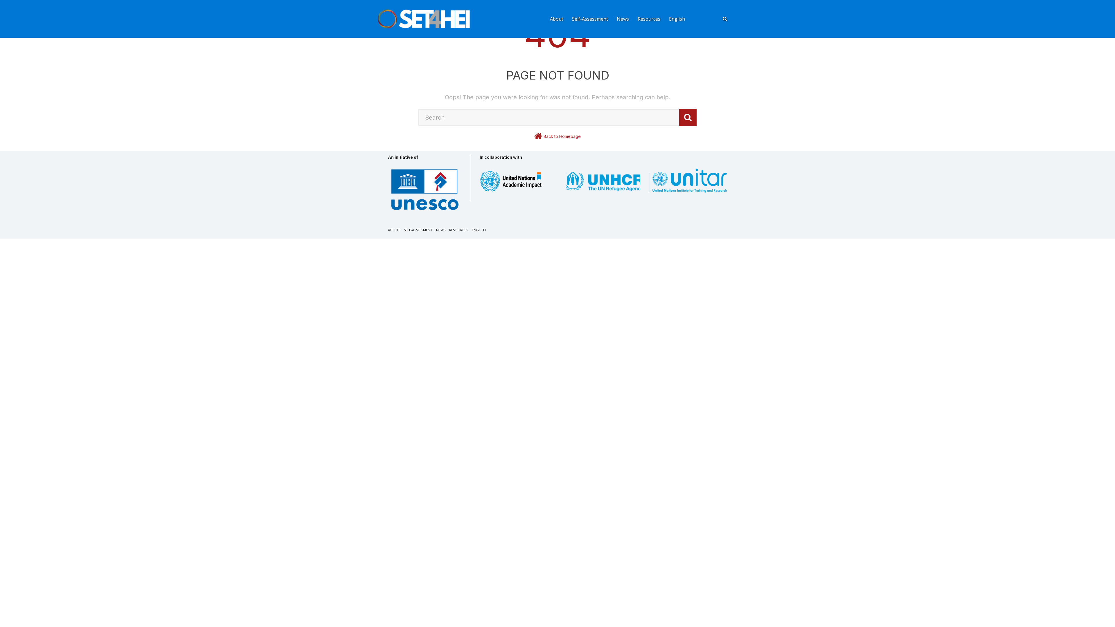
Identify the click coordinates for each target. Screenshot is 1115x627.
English (677, 19)
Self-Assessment (590, 19)
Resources (649, 19)
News (623, 19)
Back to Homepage (562, 136)
